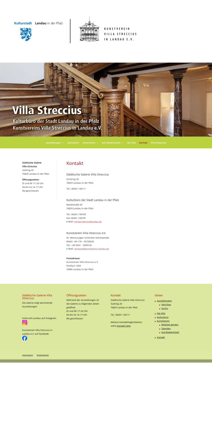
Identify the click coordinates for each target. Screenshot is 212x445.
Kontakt (143, 143)
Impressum (27, 355)
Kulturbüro (73, 143)
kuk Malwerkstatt (111, 143)
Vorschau (166, 304)
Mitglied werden (169, 324)
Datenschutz (43, 355)
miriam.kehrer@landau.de (88, 221)
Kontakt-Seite (124, 325)
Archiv (164, 308)
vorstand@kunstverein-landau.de (91, 248)
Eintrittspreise (158, 143)
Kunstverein (89, 143)
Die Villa (131, 143)
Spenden (166, 328)
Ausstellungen (53, 143)
